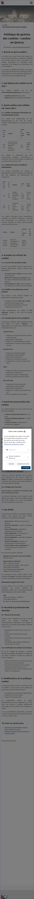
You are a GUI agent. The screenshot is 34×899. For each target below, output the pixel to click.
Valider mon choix (23, 464)
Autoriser (26, 467)
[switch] (5, 457)
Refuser (11, 464)
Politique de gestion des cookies (14, 444)
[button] (17, 449)
